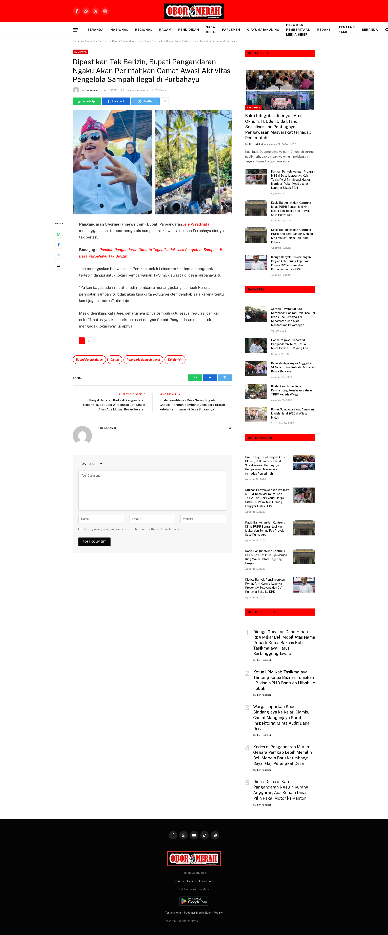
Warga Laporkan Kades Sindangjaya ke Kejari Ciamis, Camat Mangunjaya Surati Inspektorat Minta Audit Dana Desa (281, 717)
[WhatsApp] (59, 234)
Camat (115, 359)
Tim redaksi (92, 90)
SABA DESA (210, 29)
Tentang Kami (346, 29)
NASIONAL (119, 29)
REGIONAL (143, 29)
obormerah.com (184, 881)
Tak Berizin (175, 359)
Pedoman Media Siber (197, 912)
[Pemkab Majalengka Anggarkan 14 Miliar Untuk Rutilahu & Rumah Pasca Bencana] (256, 368)
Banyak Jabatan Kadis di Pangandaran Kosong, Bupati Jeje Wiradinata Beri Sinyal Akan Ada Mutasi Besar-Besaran (114, 405)
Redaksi (324, 29)
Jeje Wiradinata (196, 224)
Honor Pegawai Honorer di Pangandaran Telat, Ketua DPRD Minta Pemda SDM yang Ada (292, 344)
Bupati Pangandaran (89, 359)
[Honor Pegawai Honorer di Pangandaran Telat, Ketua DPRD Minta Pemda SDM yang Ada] (256, 345)
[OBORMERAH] (194, 11)
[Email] (59, 265)
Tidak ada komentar (136, 90)
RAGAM (165, 29)
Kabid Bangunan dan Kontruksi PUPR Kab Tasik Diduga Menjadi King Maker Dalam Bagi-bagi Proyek (292, 236)
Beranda (96, 29)
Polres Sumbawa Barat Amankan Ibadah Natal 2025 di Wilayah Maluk (292, 413)
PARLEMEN (231, 29)
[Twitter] (59, 255)
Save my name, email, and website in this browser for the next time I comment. (133, 529)
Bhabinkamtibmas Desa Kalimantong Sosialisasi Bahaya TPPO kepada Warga (291, 390)
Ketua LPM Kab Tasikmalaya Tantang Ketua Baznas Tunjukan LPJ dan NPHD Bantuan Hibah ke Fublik (284, 680)
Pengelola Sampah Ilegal (143, 359)
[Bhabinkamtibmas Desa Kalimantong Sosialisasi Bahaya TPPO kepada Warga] (256, 391)
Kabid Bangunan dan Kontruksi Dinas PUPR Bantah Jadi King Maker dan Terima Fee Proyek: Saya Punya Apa (291, 208)
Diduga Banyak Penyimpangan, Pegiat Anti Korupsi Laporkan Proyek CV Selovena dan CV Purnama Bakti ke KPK (291, 263)
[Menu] (75, 29)
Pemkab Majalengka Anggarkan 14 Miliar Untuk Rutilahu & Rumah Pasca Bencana (293, 367)
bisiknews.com (204, 881)
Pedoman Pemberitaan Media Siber (298, 29)
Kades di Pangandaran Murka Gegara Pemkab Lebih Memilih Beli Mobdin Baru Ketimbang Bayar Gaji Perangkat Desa (282, 755)
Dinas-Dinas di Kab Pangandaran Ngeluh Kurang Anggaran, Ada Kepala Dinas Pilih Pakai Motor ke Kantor (280, 790)
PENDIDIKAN (188, 29)
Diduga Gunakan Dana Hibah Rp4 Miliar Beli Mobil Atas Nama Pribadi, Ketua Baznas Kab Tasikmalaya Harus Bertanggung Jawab (284, 642)
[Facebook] (59, 245)
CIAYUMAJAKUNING (263, 29)
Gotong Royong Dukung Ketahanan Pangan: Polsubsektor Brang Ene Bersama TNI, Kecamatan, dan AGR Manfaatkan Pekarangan (293, 317)
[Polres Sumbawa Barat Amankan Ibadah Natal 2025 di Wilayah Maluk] (256, 414)
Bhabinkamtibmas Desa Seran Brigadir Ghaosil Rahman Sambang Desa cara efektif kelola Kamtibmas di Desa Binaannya (192, 405)
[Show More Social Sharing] (165, 101)
